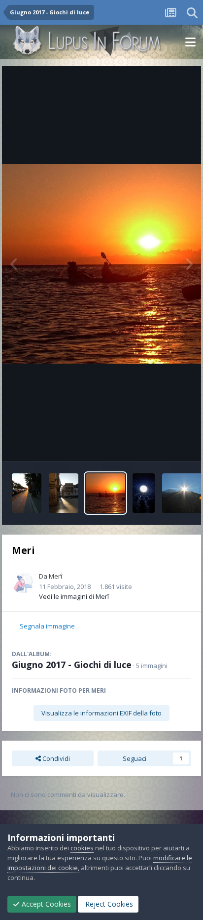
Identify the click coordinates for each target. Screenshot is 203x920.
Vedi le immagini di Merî (74, 596)
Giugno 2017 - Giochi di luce (72, 664)
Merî (55, 576)
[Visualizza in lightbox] (101, 264)
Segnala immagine (47, 626)
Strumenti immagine (148, 443)
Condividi (55, 758)
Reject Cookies (108, 904)
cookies (82, 847)
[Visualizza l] (26, 493)
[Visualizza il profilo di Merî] (23, 582)
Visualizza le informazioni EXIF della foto (101, 713)
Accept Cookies (45, 904)
